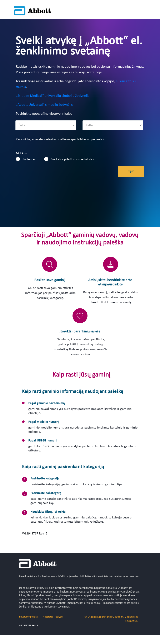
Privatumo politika (28, 617)
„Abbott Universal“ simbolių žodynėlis (44, 105)
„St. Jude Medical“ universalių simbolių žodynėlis (52, 96)
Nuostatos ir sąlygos (53, 617)
